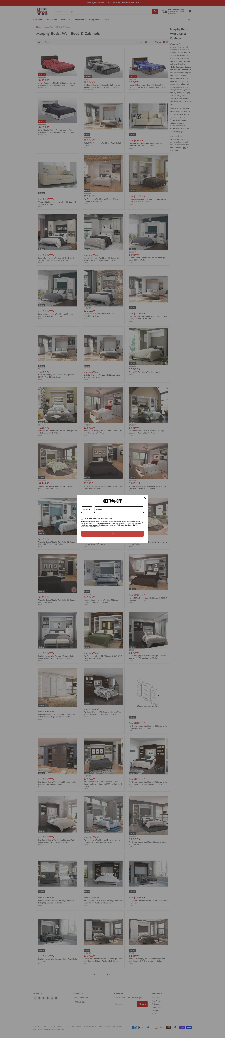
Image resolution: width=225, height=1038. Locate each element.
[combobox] (86, 509)
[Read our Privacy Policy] (142, 522)
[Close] (145, 498)
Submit (112, 534)
